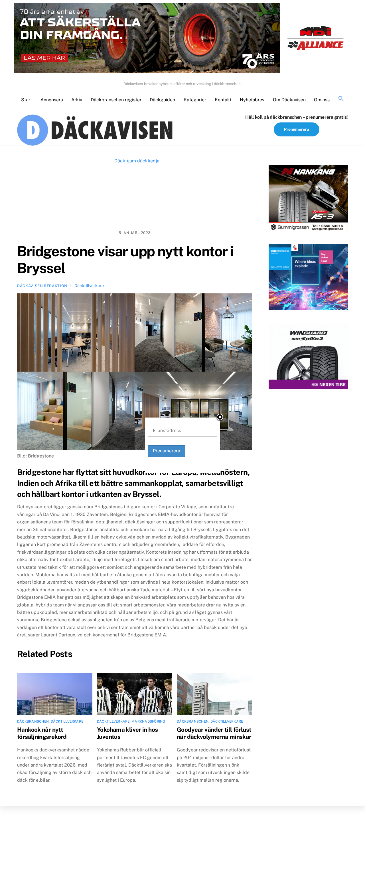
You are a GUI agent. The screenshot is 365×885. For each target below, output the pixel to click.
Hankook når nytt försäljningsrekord (42, 733)
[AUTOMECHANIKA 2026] (308, 278)
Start (26, 99)
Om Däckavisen (289, 99)
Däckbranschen (33, 721)
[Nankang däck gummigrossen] (308, 199)
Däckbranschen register (116, 99)
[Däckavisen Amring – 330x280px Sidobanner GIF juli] (308, 357)
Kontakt (223, 99)
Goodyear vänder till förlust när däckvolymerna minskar (214, 733)
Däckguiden (162, 99)
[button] (341, 98)
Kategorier (195, 99)
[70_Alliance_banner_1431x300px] (182, 39)
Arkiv (76, 99)
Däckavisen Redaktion (42, 286)
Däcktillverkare (89, 285)
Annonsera (51, 99)
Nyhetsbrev (252, 99)
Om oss (322, 99)
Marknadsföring (148, 721)
